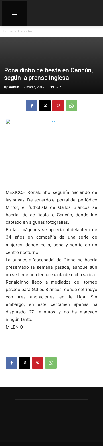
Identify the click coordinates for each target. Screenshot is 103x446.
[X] (45, 105)
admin (14, 87)
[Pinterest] (58, 105)
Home (8, 31)
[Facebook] (31, 105)
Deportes (25, 31)
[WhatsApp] (71, 105)
